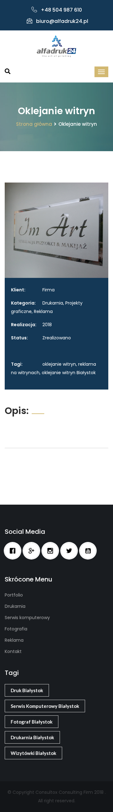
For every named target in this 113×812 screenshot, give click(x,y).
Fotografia (16, 629)
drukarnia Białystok (32, 737)
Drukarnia (15, 606)
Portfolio (14, 595)
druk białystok (27, 690)
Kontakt (13, 651)
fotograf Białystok (31, 721)
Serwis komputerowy (27, 617)
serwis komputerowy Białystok (45, 706)
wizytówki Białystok (33, 753)
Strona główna (34, 124)
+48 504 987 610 (61, 9)
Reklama (14, 640)
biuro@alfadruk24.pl (62, 21)
